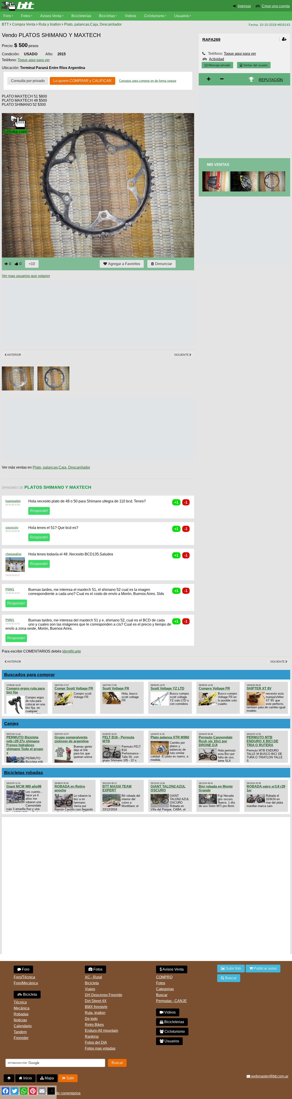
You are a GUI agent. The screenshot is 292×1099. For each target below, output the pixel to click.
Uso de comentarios (64, 1093)
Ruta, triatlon (95, 1013)
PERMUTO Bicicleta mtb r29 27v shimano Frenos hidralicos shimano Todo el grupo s (24, 745)
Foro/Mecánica (26, 983)
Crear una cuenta (276, 6)
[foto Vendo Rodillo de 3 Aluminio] (216, 173)
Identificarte (71, 651)
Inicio (27, 1078)
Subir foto (233, 968)
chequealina (13, 554)
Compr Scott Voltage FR (74, 688)
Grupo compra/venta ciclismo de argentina (72, 739)
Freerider (21, 1038)
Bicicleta (29, 994)
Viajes (90, 989)
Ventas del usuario (255, 65)
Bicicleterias (173, 1022)
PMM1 (9, 589)
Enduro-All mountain (101, 1031)
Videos (130, 16)
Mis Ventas (218, 165)
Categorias (165, 989)
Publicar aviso (265, 968)
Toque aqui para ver (34, 60)
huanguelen (13, 501)
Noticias (20, 1020)
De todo (91, 1019)
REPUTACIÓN (271, 80)
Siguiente (181, 354)
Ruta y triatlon (50, 24)
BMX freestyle (96, 1007)
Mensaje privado (219, 65)
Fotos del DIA (96, 1042)
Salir (69, 1078)
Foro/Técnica (24, 977)
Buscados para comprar (29, 674)
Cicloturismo (154, 16)
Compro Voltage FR (214, 688)
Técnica (20, 1002)
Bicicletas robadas (23, 772)
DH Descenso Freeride (103, 995)
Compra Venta (23, 24)
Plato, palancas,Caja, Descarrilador (93, 24)
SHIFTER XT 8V (259, 688)
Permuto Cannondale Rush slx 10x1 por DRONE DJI (215, 741)
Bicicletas (107, 16)
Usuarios (181, 16)
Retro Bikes (94, 1025)
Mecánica (21, 1008)
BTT (5, 24)
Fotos (25, 16)
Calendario (23, 1026)
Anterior (14, 354)
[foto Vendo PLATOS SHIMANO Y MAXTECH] (272, 173)
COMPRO (164, 977)
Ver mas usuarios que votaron (26, 276)
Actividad (216, 59)
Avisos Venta (50, 16)
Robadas (21, 1014)
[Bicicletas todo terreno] (48, 6)
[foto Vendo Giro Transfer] (244, 173)
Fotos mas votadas (100, 1048)
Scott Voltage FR (115, 688)
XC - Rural (93, 977)
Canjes (11, 723)
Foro (7, 16)
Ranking (92, 1036)
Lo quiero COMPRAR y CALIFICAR (82, 81)
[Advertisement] (85, 314)
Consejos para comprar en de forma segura (147, 80)
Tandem (20, 1032)
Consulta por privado (28, 81)
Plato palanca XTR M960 (170, 737)
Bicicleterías (81, 16)
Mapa (49, 1078)
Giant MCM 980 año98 (23, 786)
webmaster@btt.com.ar (269, 1076)
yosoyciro (11, 527)
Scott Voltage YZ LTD (167, 688)
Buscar (161, 995)
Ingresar (244, 6)
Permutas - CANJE (171, 1001)
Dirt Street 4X (96, 1001)
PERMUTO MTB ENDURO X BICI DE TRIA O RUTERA (262, 741)
